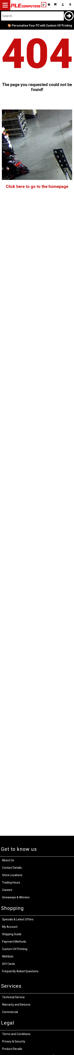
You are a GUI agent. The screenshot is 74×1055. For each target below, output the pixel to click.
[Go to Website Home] (25, 7)
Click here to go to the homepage (37, 186)
